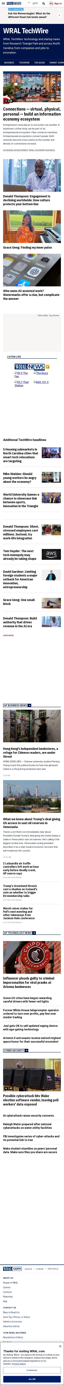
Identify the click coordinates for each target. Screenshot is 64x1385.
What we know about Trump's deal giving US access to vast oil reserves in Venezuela (31, 823)
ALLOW (32, 1379)
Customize (32, 1370)
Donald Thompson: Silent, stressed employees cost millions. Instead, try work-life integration (21, 532)
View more (8, 635)
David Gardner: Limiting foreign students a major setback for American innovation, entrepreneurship (20, 579)
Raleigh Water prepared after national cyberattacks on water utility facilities (27, 1126)
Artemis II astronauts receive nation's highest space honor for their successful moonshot (32, 1039)
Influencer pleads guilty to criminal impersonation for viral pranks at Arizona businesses (28, 982)
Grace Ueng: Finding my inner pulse (27, 247)
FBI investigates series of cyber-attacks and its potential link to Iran (31, 1138)
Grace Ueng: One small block (19, 602)
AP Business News (15, 705)
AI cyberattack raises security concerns (28, 1115)
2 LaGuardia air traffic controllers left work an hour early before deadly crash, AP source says (21, 868)
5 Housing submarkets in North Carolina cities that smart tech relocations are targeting (20, 455)
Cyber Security (14, 1050)
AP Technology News (18, 933)
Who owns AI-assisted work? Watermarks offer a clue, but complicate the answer (31, 295)
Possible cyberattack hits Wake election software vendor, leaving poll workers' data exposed (31, 1100)
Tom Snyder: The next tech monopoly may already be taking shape (19, 555)
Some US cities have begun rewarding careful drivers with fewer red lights (27, 999)
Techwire (24, 62)
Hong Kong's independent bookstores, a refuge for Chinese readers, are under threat (30, 752)
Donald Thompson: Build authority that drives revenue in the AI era (20, 622)
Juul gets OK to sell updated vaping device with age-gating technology (30, 1027)
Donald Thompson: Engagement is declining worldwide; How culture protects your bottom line (26, 200)
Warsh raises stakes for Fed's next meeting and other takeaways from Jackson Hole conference (19, 913)
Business (9, 62)
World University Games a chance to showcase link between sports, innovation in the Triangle (21, 500)
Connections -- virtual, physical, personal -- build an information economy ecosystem (32, 114)
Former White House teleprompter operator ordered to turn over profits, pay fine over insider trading (31, 1014)
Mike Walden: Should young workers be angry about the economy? (19, 478)
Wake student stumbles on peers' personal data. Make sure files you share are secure (30, 1150)
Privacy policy (19, 1364)
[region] (32, 1363)
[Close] (60, 1346)
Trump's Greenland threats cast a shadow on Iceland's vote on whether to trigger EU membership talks (20, 891)
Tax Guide (39, 62)
